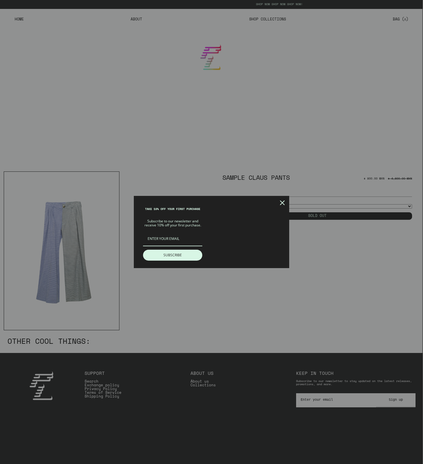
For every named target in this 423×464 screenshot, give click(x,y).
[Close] (282, 203)
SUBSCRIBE (172, 255)
